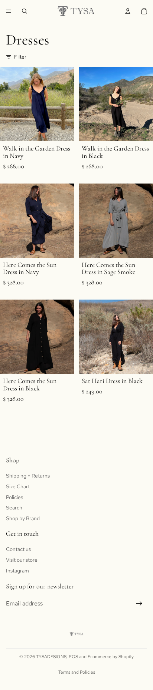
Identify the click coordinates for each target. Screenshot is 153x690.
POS (73, 657)
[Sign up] (139, 603)
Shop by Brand (23, 518)
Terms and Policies (76, 672)
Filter (20, 56)
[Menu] (8, 11)
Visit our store (22, 560)
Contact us (18, 549)
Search (14, 507)
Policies (14, 496)
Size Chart (18, 486)
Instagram (17, 570)
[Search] (24, 11)
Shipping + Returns (28, 475)
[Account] (128, 11)
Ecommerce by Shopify (111, 657)
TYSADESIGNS (51, 657)
